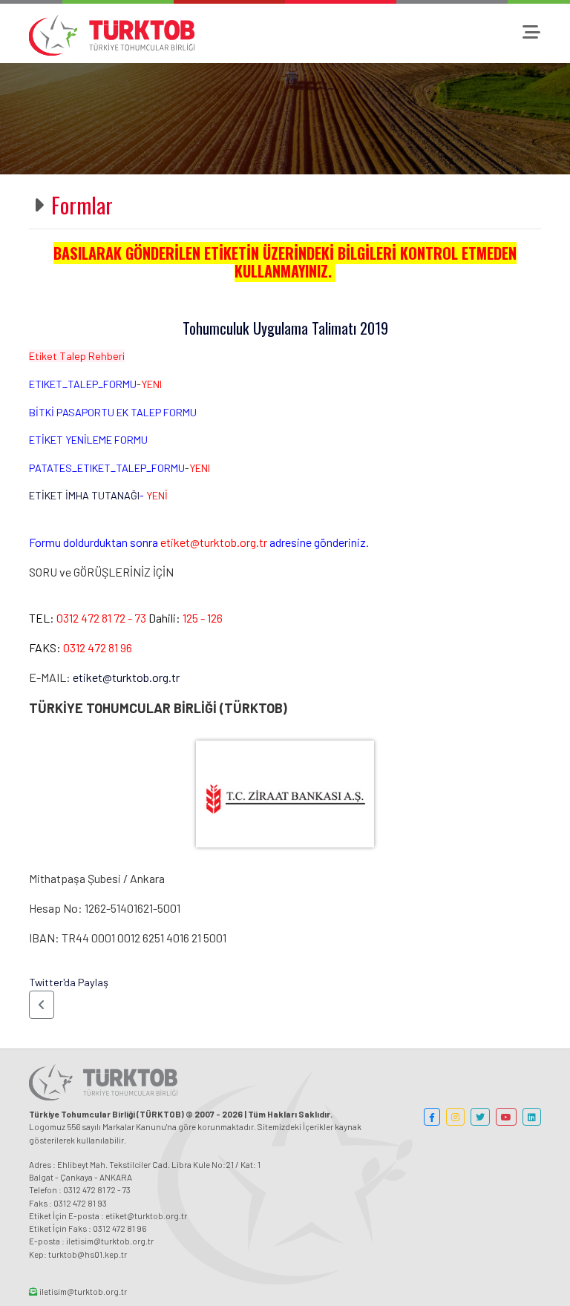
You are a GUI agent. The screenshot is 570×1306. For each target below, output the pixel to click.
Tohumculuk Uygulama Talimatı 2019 (285, 328)
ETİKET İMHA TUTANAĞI (84, 495)
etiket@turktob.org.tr (126, 677)
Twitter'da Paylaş (68, 982)
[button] (41, 1005)
